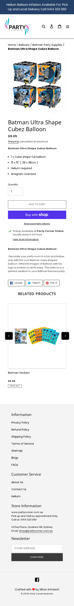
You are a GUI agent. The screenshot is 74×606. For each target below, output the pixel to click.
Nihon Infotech (49, 589)
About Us (17, 482)
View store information (26, 239)
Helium (15, 496)
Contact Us (18, 489)
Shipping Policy (21, 437)
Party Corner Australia (41, 593)
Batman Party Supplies (47, 45)
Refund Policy (20, 429)
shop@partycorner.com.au (36, 531)
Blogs (14, 458)
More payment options (37, 223)
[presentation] (9, 336)
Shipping (13, 141)
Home (12, 45)
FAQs (14, 465)
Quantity (13, 184)
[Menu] (68, 26)
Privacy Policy (20, 422)
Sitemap (17, 451)
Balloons (24, 45)
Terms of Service (22, 444)
